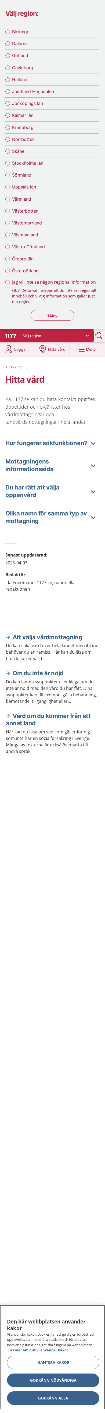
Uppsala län (24, 187)
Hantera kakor (53, 1362)
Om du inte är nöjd (38, 673)
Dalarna (20, 43)
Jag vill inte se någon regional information (54, 282)
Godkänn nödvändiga (53, 1380)
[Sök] (99, 335)
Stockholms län (27, 163)
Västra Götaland (28, 246)
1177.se (15, 366)
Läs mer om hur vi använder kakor (38, 1350)
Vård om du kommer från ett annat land (48, 719)
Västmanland (25, 234)
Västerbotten (25, 211)
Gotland (20, 55)
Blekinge (20, 31)
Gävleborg (22, 67)
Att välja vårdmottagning (47, 637)
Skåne (18, 151)
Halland (19, 79)
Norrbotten (23, 139)
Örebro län (23, 259)
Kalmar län (22, 115)
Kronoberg (23, 127)
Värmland (21, 199)
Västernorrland (27, 223)
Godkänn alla (53, 1398)
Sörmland (21, 175)
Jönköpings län (27, 103)
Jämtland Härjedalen (33, 91)
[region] (52, 1357)
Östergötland (25, 270)
